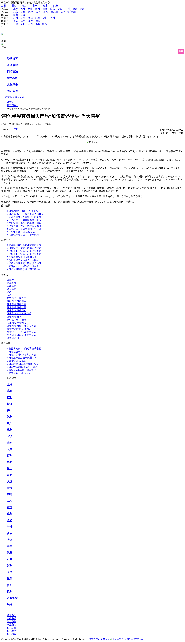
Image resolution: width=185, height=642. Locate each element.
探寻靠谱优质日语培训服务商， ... (25, 257)
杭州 (22, 8)
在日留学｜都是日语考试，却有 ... (25, 223)
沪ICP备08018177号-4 (98, 639)
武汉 (23, 24)
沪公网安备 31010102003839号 (127, 639)
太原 (23, 14)
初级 (9, 292)
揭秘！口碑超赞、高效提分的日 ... (25, 263)
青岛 (38, 11)
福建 (45, 5)
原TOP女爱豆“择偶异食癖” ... (22, 232)
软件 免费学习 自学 (17, 319)
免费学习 (11, 289)
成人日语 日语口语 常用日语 (21, 335)
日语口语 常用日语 (16, 298)
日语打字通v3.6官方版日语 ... (22, 354)
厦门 (45, 17)
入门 (9, 295)
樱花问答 (10, 97)
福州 (52, 17)
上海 (15, 8)
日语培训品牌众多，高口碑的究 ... (25, 269)
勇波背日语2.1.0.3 (17, 360)
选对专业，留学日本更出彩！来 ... (25, 251)
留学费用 (11, 280)
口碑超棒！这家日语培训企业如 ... (25, 248)
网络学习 (11, 286)
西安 (15, 14)
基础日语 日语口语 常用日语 (21, 325)
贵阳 (38, 21)
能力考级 (12, 78)
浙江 (14, 5)
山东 (34, 5)
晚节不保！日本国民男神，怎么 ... (25, 220)
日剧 (16, 129)
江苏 (24, 5)
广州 (15, 17)
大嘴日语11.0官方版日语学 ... (22, 370)
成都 (23, 21)
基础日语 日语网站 (16, 301)
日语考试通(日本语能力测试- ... (23, 367)
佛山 (30, 17)
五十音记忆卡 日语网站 (19, 329)
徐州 (82, 8)
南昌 (44, 24)
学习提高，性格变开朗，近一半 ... (25, 229)
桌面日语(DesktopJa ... (18, 373)
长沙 (38, 24)
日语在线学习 (15, 351)
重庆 (15, 21)
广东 (55, 5)
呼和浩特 (71, 11)
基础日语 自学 (14, 316)
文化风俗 (12, 84)
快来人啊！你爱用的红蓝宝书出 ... (25, 226)
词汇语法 (12, 71)
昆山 (60, 8)
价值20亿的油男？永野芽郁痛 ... (24, 235)
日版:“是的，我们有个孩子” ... (23, 211)
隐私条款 (11, 621)
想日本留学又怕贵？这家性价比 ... (25, 260)
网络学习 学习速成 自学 (19, 313)
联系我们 (11, 624)
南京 (52, 8)
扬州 (75, 8)
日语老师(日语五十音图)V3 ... (22, 364)
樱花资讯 (11, 630)
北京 (15, 11)
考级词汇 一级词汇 (16, 322)
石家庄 (54, 11)
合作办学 (11, 618)
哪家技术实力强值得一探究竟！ (24, 266)
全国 (3, 5)
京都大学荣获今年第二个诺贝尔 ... (25, 217)
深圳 (23, 17)
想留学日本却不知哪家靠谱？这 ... (25, 245)
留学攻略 (11, 283)
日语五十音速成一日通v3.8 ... (22, 357)
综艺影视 (12, 90)
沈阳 (63, 11)
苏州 (37, 8)
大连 (23, 11)
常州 (67, 8)
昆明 (30, 21)
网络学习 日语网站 (16, 310)
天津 (30, 11)
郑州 (30, 24)
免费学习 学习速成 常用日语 (21, 332)
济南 (45, 11)
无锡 (45, 8)
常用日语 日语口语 (16, 304)
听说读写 (12, 65)
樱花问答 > (12, 105)
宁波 (30, 8)
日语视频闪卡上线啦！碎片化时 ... (25, 214)
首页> (10, 102)
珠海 (37, 17)
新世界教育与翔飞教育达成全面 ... (25, 348)
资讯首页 (12, 58)
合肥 (15, 24)
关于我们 (11, 615)
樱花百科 (20, 97)
